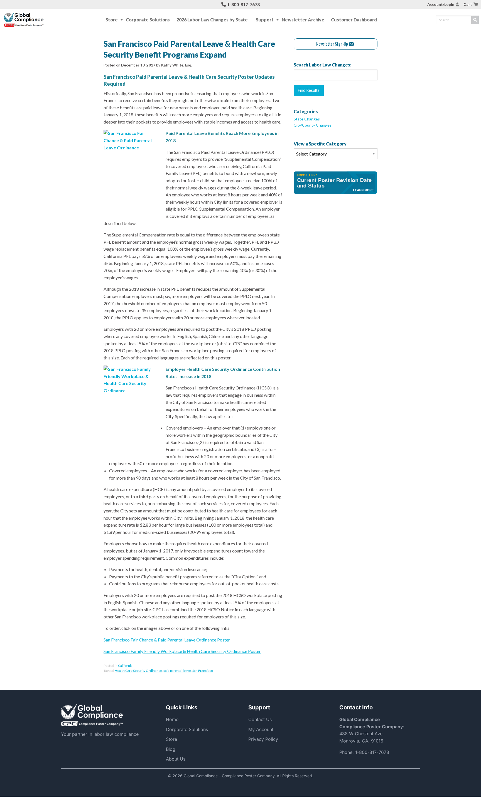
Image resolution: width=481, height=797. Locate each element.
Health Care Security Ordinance (138, 670)
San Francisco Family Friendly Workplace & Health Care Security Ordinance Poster (182, 651)
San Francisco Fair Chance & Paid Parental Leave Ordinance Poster (167, 639)
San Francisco (202, 670)
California (125, 665)
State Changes (307, 119)
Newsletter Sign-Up (332, 44)
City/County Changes (313, 125)
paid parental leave (177, 670)
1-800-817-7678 (243, 4)
